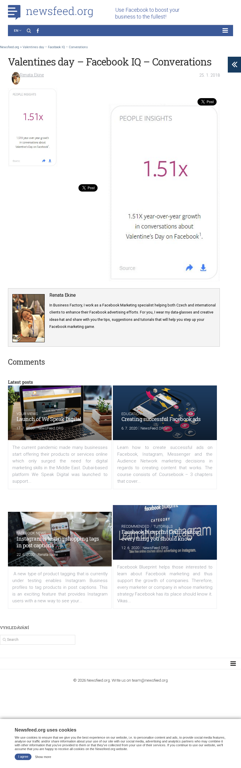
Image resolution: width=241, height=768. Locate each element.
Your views (27, 414)
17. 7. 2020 (25, 428)
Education (131, 414)
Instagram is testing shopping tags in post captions (57, 542)
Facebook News (31, 533)
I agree (23, 756)
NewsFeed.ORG (50, 428)
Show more (43, 756)
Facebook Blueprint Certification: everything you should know (160, 535)
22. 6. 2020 (25, 554)
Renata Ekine (32, 75)
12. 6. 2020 (130, 548)
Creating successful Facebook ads (160, 418)
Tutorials (163, 526)
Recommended (135, 526)
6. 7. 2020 (129, 428)
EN (16, 30)
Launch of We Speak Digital (49, 418)
